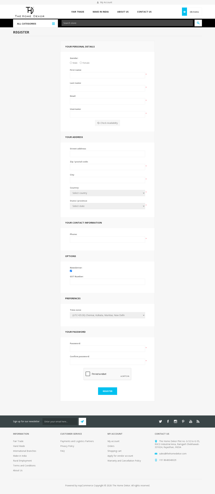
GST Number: (77, 276)
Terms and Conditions (24, 465)
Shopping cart (115, 450)
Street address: (78, 148)
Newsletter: (76, 267)
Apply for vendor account (120, 455)
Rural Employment (22, 460)
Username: (75, 109)
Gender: (74, 58)
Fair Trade (18, 441)
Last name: (75, 83)
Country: (74, 187)
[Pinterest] (183, 421)
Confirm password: (80, 356)
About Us (18, 470)
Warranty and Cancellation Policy (124, 460)
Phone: (73, 234)
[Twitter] (160, 421)
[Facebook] (167, 421)
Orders (111, 446)
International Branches (24, 450)
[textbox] (127, 23)
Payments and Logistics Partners (77, 441)
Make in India (20, 455)
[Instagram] (175, 421)
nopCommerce (85, 485)
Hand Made (19, 446)
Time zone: (76, 309)
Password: (75, 343)
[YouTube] (190, 421)
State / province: (79, 200)
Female (86, 62)
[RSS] (198, 421)
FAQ (62, 450)
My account (113, 441)
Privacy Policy (67, 446)
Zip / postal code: (79, 161)
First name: (76, 69)
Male (75, 62)
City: (72, 174)
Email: (73, 96)
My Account (106, 2)
